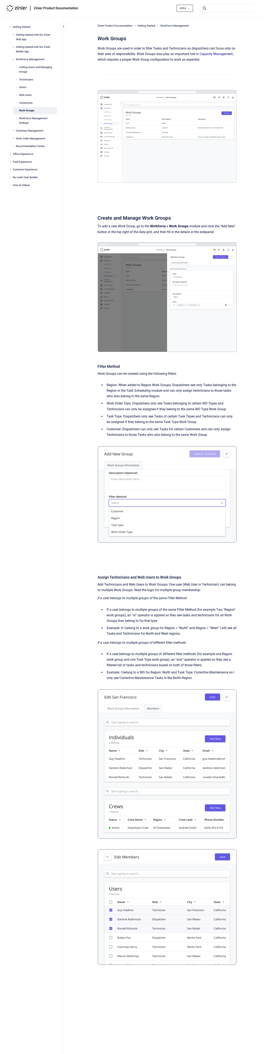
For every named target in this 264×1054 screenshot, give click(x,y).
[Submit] (204, 8)
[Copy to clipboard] (96, 217)
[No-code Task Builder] (10, 177)
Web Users (25, 95)
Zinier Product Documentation (56, 8)
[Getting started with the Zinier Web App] (13, 34)
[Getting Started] (10, 27)
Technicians (26, 79)
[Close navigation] (63, 26)
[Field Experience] (10, 161)
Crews (22, 87)
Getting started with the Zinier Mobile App (33, 49)
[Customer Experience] (10, 169)
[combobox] (228, 8)
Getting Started (21, 26)
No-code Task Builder (25, 177)
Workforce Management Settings (33, 120)
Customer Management (29, 130)
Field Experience (22, 161)
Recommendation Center (30, 146)
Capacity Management (216, 54)
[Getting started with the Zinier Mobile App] (13, 47)
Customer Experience (25, 169)
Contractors (26, 102)
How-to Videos (21, 185)
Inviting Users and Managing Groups (35, 69)
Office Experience (23, 154)
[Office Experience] (10, 154)
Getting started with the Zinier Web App (33, 37)
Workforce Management (30, 59)
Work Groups (26, 110)
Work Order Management (30, 138)
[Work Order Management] (13, 138)
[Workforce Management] (13, 59)
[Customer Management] (13, 130)
